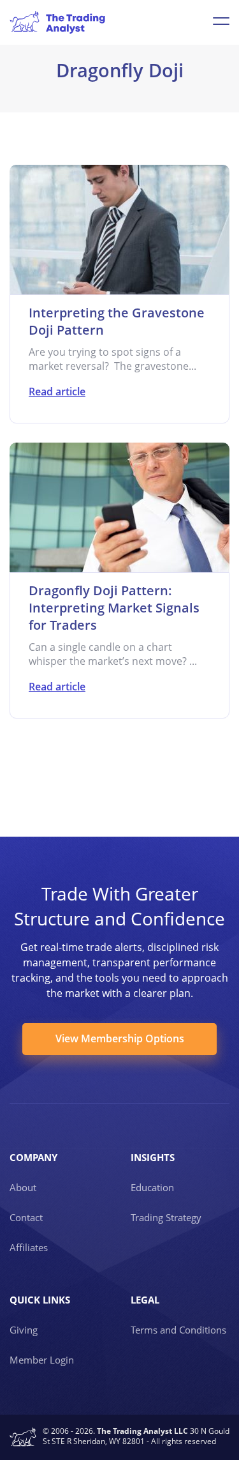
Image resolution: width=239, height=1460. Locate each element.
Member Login (42, 1359)
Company (33, 1157)
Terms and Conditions (178, 1329)
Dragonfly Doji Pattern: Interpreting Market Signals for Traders (114, 608)
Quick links (40, 1299)
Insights (153, 1157)
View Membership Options (119, 1038)
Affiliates (29, 1247)
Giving (24, 1329)
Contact (26, 1217)
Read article (57, 391)
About (23, 1187)
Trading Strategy (166, 1217)
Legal (145, 1299)
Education (152, 1187)
